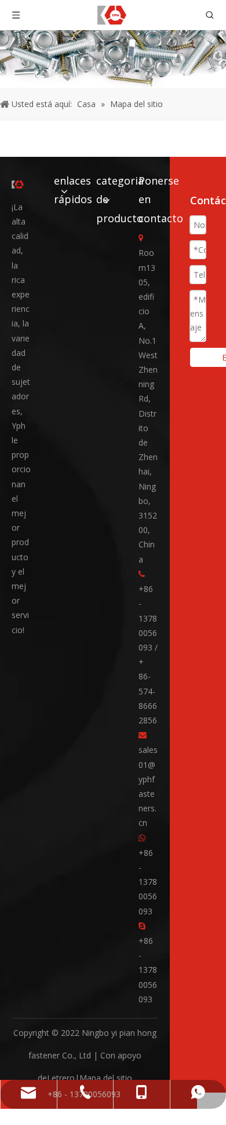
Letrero (61, 1077)
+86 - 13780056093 (147, 882)
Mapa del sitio (105, 1077)
